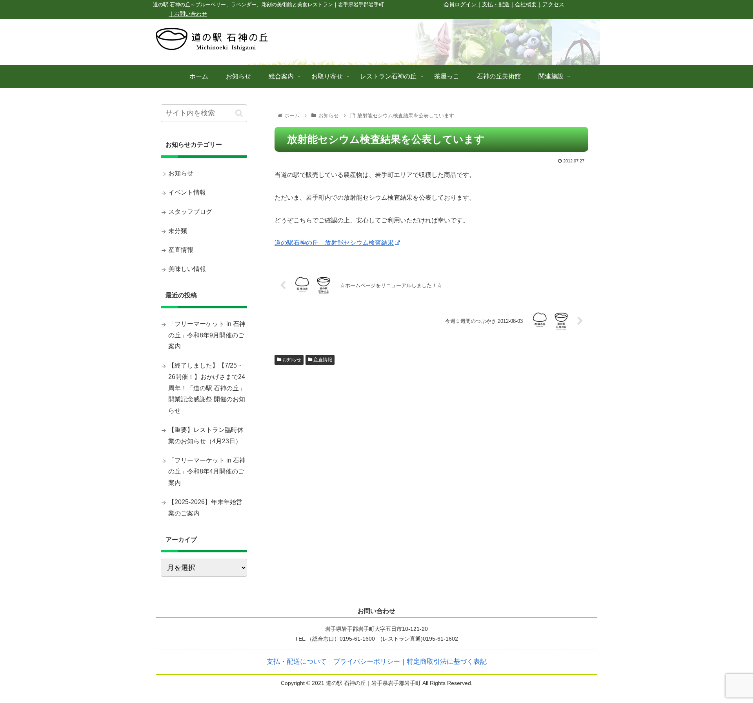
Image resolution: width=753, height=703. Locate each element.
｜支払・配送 (493, 4)
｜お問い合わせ (188, 14)
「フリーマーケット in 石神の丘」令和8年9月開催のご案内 (207, 335)
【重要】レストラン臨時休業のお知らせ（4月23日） (206, 435)
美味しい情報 (187, 269)
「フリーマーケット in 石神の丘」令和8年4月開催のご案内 (207, 471)
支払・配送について (297, 661)
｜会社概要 (523, 4)
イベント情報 (187, 192)
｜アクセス (550, 4)
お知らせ (291, 359)
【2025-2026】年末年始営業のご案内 (205, 508)
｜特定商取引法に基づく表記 (443, 661)
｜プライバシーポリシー (363, 661)
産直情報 (322, 359)
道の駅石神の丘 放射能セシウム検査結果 (334, 242)
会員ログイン (460, 4)
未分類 (177, 231)
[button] (239, 113)
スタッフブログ (190, 211)
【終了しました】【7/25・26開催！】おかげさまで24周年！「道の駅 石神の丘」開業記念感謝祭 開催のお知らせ (206, 388)
